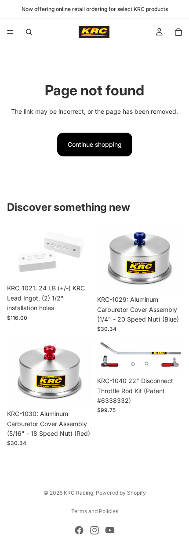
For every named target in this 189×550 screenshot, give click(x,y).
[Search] (29, 32)
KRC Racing (78, 492)
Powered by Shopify (121, 492)
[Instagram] (94, 530)
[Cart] (178, 32)
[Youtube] (110, 530)
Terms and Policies (94, 511)
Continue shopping (95, 144)
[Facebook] (79, 530)
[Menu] (10, 32)
